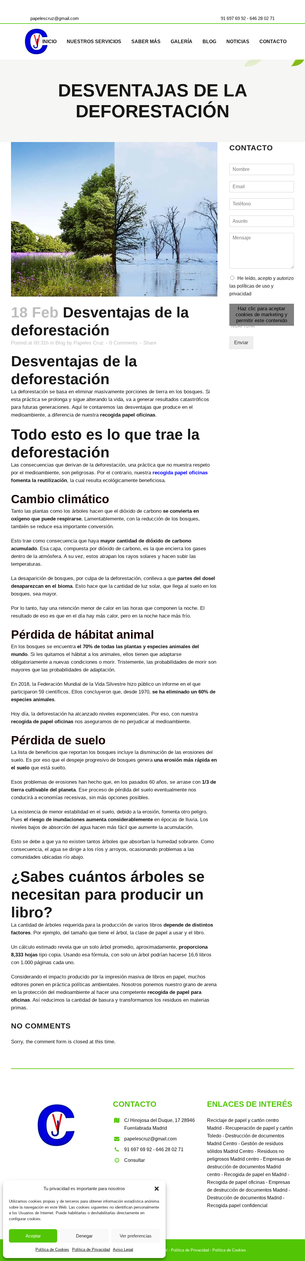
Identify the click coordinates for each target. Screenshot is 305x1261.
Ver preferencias (136, 1235)
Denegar (84, 1235)
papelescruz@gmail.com (54, 18)
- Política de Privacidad (188, 1250)
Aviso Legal (123, 1249)
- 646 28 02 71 (260, 18)
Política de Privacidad (91, 1249)
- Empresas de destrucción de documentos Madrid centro (249, 1166)
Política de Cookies (52, 1249)
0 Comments (123, 343)
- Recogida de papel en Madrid (253, 1174)
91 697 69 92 (233, 18)
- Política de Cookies (227, 1250)
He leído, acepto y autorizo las (261, 286)
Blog (60, 343)
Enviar (241, 342)
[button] (157, 1189)
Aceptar (33, 1235)
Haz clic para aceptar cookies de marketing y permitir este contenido (261, 314)
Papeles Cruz (89, 343)
